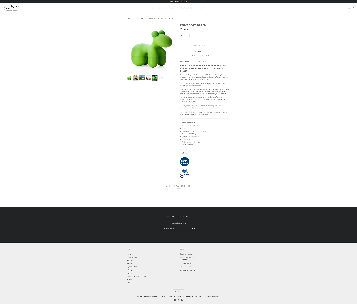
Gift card (129, 279)
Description (184, 62)
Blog (128, 283)
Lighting (171, 296)
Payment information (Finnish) (136, 276)
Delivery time (199, 62)
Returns (129, 273)
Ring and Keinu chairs (178, 2)
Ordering (129, 263)
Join (193, 228)
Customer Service (132, 257)
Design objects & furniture (145, 18)
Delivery (129, 270)
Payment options (132, 267)
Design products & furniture (190, 296)
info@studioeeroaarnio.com (189, 270)
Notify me (198, 51)
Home (129, 18)
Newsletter (130, 260)
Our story (130, 254)
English (178, 291)
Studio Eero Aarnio (146, 296)
